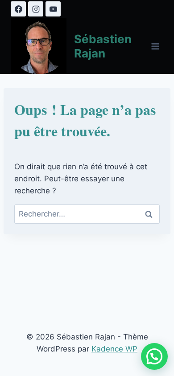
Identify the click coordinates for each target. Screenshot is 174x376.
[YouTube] (53, 8)
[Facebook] (18, 8)
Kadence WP (114, 348)
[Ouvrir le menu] (155, 46)
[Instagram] (35, 8)
